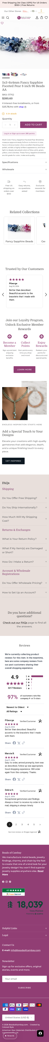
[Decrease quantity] (4, 125)
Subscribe (24, 987)
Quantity (7, 118)
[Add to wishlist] (2, 23)
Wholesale (8, 169)
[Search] (9, 18)
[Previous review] (3, 295)
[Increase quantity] (15, 125)
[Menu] (3, 18)
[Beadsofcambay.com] (24, 17)
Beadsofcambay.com (18, 1025)
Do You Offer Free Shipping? (19, 498)
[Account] (36, 18)
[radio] (35, 676)
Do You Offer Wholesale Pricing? (22, 582)
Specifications (10, 162)
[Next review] (46, 295)
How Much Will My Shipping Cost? (19, 518)
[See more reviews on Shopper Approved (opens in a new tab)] (23, 743)
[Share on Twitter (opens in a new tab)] (19, 743)
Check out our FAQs (15, 622)
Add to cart (33, 124)
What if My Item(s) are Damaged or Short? (22, 550)
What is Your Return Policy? (19, 538)
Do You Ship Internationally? (19, 507)
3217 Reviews (16, 688)
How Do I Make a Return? (18, 561)
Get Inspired (13, 461)
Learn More (24, 369)
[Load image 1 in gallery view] (24, 45)
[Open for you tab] (40, 1033)
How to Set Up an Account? (19, 592)
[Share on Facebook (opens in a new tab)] (14, 743)
